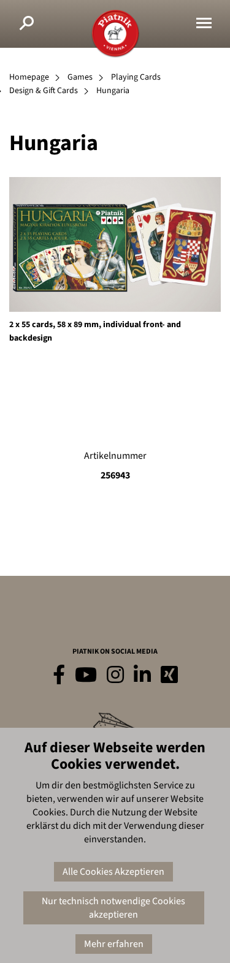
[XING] (169, 676)
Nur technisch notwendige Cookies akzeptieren (113, 907)
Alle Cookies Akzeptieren (113, 871)
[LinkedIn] (142, 676)
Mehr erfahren (114, 944)
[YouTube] (86, 676)
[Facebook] (59, 676)
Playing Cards (136, 77)
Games (80, 77)
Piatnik (115, 33)
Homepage (29, 77)
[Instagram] (115, 676)
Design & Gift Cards (43, 91)
